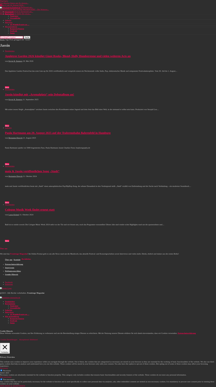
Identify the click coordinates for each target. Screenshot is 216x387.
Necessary (7, 371)
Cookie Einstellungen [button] (9, 340)
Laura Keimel (13, 215)
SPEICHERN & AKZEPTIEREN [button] (12, 386)
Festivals (13, 31)
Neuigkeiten (9, 12)
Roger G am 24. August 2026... (12, 5)
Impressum (9, 268)
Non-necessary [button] (6, 377)
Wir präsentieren (11, 27)
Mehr (7, 87)
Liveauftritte (15, 18)
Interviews (8, 22)
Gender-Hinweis (11, 274)
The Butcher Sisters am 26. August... (14, 3)
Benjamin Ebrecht (15, 138)
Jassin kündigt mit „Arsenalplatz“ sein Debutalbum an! (39, 94)
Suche (27, 37)
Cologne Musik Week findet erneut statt (30, 209)
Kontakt (17, 260)
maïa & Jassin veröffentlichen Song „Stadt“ (32, 171)
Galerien (8, 20)
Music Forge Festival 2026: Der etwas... (15, 14)
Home (2, 40)
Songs (12, 33)
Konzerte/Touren (17, 29)
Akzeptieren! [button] (24, 340)
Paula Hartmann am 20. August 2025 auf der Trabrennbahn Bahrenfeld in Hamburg (58, 132)
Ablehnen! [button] (34, 340)
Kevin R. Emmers (15, 61)
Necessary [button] (4, 368)
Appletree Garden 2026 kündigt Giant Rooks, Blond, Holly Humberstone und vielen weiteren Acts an (68, 56)
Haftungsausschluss (13, 271)
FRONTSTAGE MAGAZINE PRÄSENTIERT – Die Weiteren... (24, 10)
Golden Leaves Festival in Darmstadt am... (16, 12)
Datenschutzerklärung (14, 264)
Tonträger (14, 16)
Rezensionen (9, 14)
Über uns (8, 260)
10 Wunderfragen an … (19, 25)
